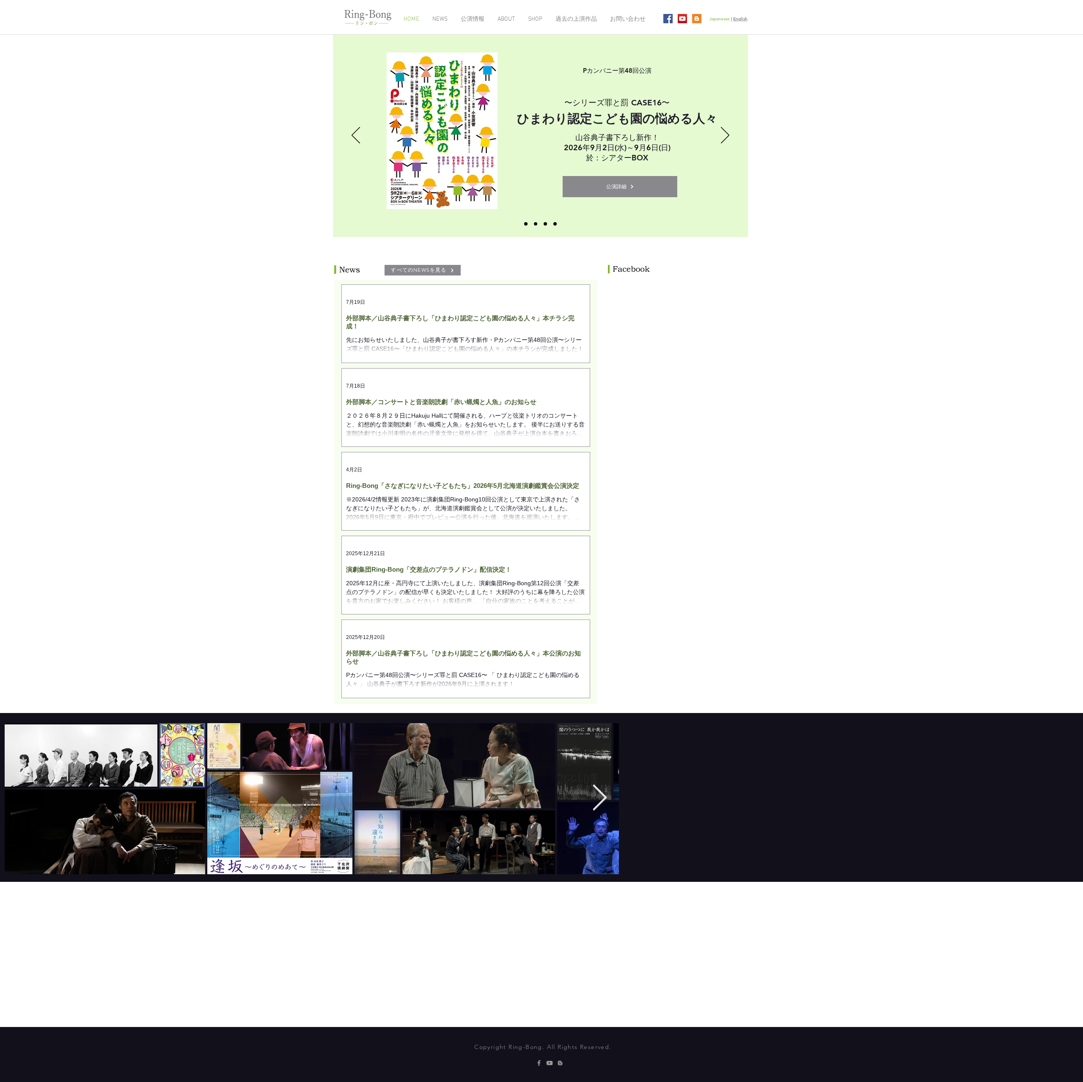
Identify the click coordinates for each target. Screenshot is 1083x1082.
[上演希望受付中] (545, 224)
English (740, 19)
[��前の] (356, 136)
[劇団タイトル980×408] (555, 224)
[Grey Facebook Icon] (539, 1063)
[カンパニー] (526, 224)
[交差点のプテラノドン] (535, 224)
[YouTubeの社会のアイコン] (682, 18)
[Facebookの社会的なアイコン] (668, 18)
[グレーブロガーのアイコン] (560, 1063)
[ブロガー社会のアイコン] (696, 18)
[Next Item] (1061, 798)
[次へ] (725, 136)
